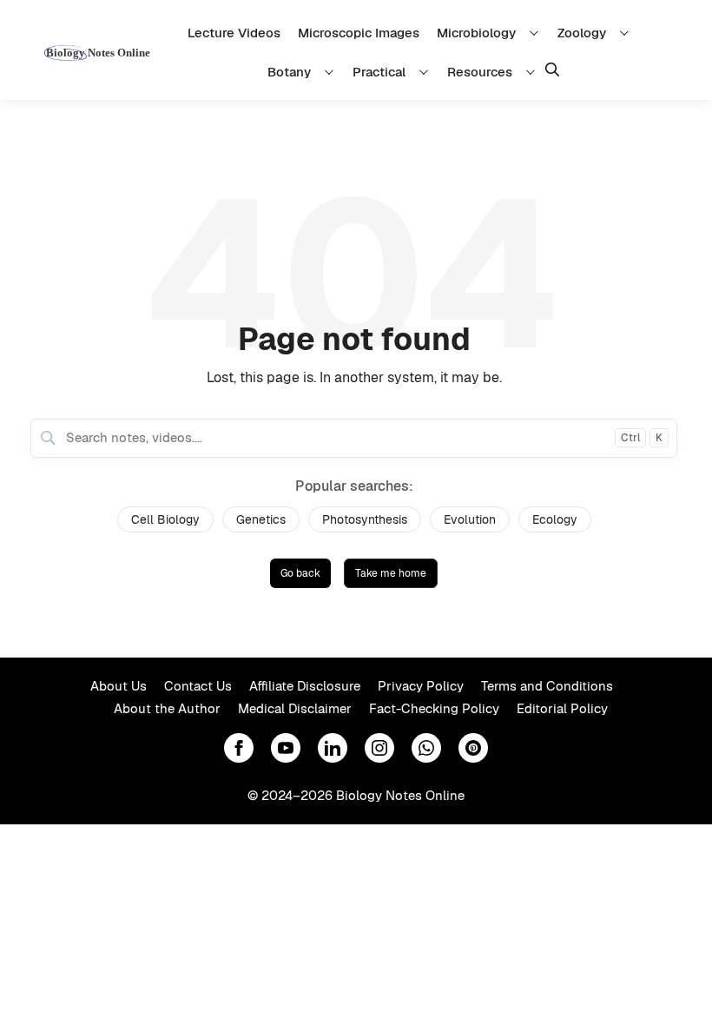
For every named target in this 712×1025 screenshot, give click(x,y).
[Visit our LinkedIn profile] (332, 748)
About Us (118, 686)
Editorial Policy (562, 708)
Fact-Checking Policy (434, 708)
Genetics (261, 519)
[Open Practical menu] (426, 71)
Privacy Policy (421, 686)
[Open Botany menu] (332, 71)
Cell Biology (165, 519)
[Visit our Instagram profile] (379, 748)
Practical (379, 71)
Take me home (390, 573)
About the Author (167, 708)
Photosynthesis (364, 519)
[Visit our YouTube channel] (285, 748)
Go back (300, 573)
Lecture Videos (234, 32)
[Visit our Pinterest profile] (473, 748)
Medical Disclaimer (295, 708)
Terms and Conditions (547, 686)
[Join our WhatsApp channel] (426, 748)
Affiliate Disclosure (304, 686)
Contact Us (198, 686)
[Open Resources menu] (533, 71)
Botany (289, 71)
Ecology (554, 519)
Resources (479, 71)
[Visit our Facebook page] (239, 748)
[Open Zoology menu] (627, 32)
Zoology (581, 32)
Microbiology (476, 32)
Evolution (470, 519)
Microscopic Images (358, 32)
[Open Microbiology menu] (536, 32)
